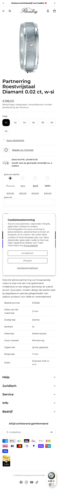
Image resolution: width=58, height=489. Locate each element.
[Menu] (3, 10)
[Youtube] (31, 482)
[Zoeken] (10, 11)
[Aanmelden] (51, 432)
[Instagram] (26, 482)
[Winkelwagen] (54, 11)
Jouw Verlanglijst (15, 140)
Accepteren (27, 253)
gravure (8, 197)
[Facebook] (21, 482)
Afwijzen (27, 260)
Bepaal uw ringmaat (22, 150)
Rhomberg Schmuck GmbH (32, 475)
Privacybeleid (31, 245)
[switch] (51, 484)
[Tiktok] (37, 482)
